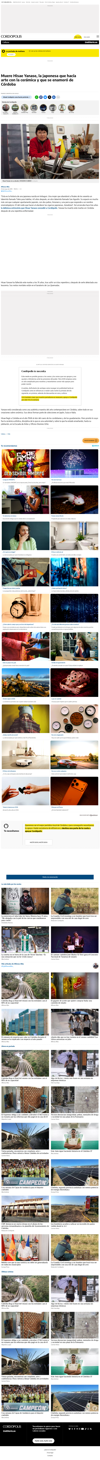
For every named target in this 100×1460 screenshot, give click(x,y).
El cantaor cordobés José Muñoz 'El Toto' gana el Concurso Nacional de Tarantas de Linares (74, 955)
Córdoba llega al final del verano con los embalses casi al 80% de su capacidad (24, 1002)
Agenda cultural (59, 2)
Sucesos (23, 2)
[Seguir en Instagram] (79, 1429)
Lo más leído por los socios (11, 884)
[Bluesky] (45, 97)
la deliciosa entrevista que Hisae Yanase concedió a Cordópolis (29, 208)
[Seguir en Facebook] (74, 1429)
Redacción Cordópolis (57, 920)
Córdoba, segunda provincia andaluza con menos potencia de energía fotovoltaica (74, 1188)
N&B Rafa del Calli (17, 2)
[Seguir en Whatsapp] (88, 1429)
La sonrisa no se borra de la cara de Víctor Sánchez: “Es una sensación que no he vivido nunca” (23, 955)
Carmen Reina (55, 959)
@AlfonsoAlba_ (7, 191)
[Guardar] (58, 97)
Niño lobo (28, 2)
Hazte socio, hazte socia (38, 842)
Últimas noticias (7, 1272)
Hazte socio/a (78, 36)
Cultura (5, 42)
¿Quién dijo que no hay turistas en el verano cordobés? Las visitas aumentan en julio (74, 1038)
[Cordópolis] (14, 1426)
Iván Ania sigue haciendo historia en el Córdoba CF (71, 1151)
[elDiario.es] (14, 1431)
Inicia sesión (87, 36)
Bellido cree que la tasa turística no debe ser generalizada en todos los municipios (24, 1263)
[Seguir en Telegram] (77, 1429)
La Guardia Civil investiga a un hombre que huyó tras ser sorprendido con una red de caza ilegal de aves (74, 917)
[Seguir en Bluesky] (69, 1429)
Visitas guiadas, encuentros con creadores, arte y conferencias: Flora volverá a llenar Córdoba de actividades (25, 1152)
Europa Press (55, 1192)
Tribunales (41, 2)
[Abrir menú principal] (98, 36)
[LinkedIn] (54, 97)
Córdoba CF (66, 2)
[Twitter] (49, 97)
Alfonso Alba (5, 187)
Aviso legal (50, 1452)
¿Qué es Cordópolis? (50, 1450)
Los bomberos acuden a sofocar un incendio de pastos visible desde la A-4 (73, 1225)
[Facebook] (41, 97)
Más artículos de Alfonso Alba (12, 964)
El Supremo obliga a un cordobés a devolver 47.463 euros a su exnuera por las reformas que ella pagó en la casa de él (25, 1115)
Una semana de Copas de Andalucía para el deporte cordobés (22, 1188)
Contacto (50, 1455)
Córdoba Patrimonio (74, 2)
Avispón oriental (34, 2)
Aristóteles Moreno (7, 923)
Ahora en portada (8, 1046)
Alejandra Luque (6, 1119)
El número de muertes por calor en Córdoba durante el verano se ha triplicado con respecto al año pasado (23, 1038)
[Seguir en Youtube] (82, 1429)
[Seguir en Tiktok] (86, 1429)
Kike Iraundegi (55, 1083)
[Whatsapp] (36, 97)
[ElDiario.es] (91, 42)
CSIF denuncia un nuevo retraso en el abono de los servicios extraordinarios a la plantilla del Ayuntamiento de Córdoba (25, 1226)
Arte (9, 434)
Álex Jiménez (5, 959)
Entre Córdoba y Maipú (50, 2)
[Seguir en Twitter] (72, 1429)
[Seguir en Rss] (91, 1429)
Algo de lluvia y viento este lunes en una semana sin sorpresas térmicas (72, 1079)
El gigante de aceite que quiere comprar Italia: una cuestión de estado (71, 1002)
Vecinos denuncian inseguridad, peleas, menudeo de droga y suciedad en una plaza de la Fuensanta (74, 1115)
